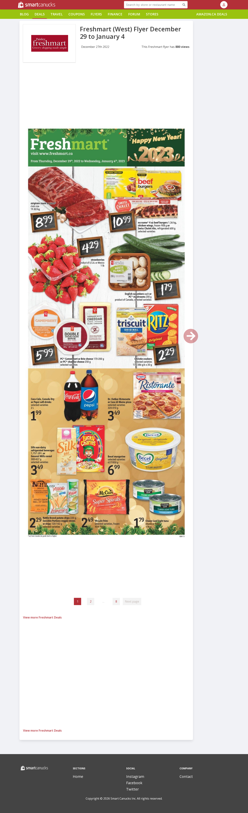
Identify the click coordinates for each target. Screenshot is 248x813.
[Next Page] (191, 336)
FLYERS (96, 14)
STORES (152, 14)
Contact (186, 776)
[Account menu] (223, 4)
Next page (132, 601)
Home (78, 776)
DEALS (39, 14)
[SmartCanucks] (18, 4)
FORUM (134, 14)
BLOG (24, 14)
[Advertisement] (106, 95)
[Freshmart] (49, 43)
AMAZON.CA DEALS (211, 14)
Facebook (134, 782)
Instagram (135, 776)
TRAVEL (56, 14)
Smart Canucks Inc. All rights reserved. (136, 798)
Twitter (132, 789)
